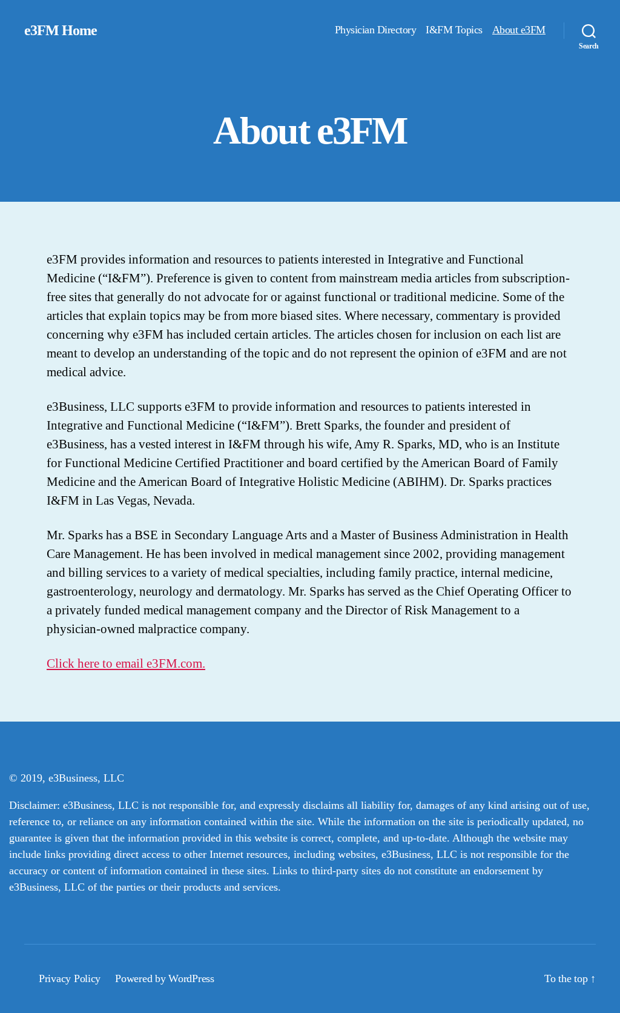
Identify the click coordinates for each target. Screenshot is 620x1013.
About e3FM (519, 30)
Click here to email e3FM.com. (126, 663)
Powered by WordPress (164, 978)
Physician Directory (376, 30)
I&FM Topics (454, 30)
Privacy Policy (70, 978)
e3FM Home (60, 30)
